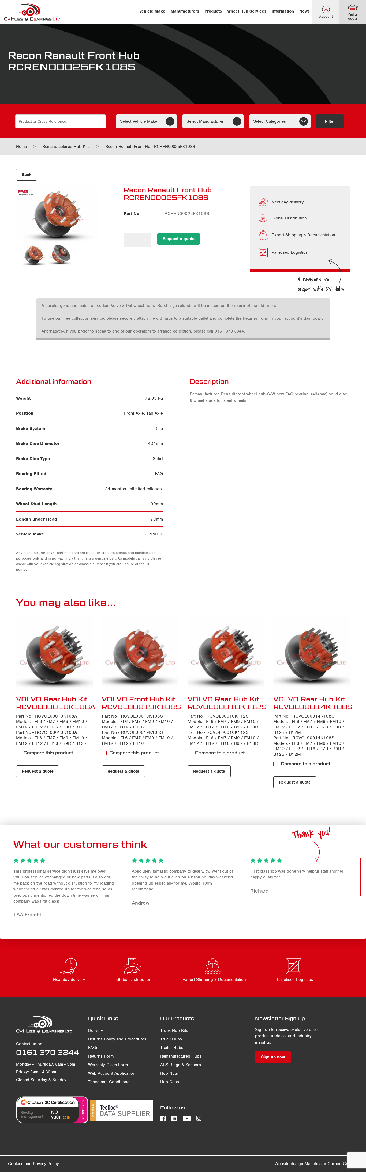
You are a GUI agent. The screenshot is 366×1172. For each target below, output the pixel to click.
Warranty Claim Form (108, 1064)
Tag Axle (154, 413)
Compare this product (48, 752)
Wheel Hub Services (246, 11)
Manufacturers (185, 11)
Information (283, 11)
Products (213, 11)
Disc (158, 428)
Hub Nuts (169, 1073)
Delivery (95, 1030)
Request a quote (179, 238)
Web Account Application (111, 1073)
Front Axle (134, 413)
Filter (330, 121)
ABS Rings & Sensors (180, 1064)
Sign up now (273, 1057)
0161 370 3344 (47, 1052)
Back (27, 174)
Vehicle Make (152, 11)
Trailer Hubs (171, 1047)
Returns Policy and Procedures (117, 1039)
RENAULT (153, 534)
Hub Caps (169, 1082)
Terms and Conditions (108, 1082)
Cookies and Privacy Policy (33, 1163)
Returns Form (101, 1056)
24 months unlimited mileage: (134, 489)
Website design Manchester (300, 1163)
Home (21, 146)
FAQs (93, 1047)
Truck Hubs (171, 1039)
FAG (159, 473)
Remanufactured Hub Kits (66, 146)
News (304, 11)
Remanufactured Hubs (180, 1056)
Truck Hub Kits (174, 1030)
